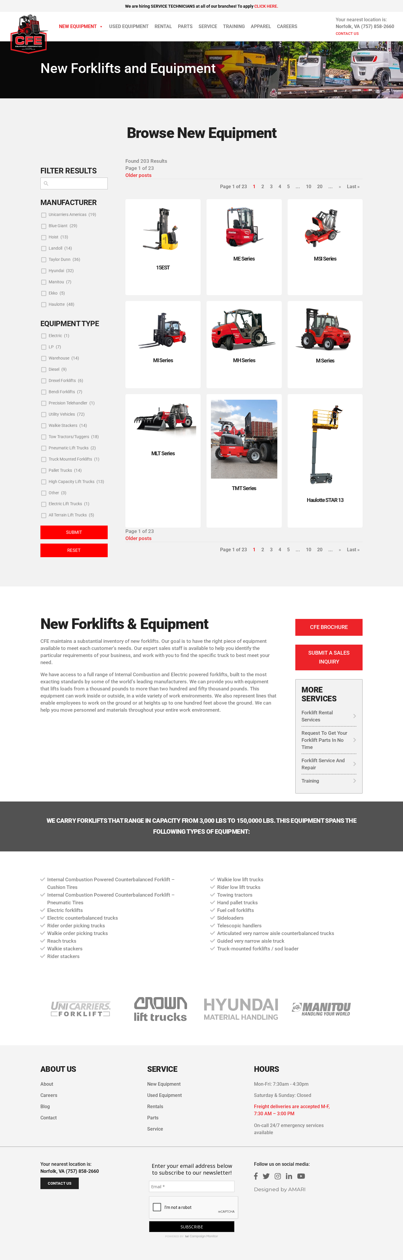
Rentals (155, 1106)
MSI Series (325, 259)
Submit (74, 532)
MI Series (163, 360)
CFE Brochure (329, 627)
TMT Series (244, 488)
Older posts (138, 175)
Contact (48, 1118)
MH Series (244, 360)
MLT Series (163, 453)
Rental (163, 26)
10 (308, 186)
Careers (287, 26)
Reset (74, 550)
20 (319, 186)
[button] (161, 1009)
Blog (45, 1106)
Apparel (261, 26)
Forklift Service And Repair (323, 763)
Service (208, 26)
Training (234, 26)
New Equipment (78, 26)
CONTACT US (347, 33)
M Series (325, 360)
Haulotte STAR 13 (325, 500)
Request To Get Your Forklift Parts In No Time (324, 740)
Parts (185, 26)
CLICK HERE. (266, 6)
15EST (163, 267)
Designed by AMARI (280, 1189)
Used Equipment (129, 26)
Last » (353, 186)
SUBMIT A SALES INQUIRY (329, 657)
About (46, 1084)
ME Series (244, 259)
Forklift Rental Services (317, 716)
